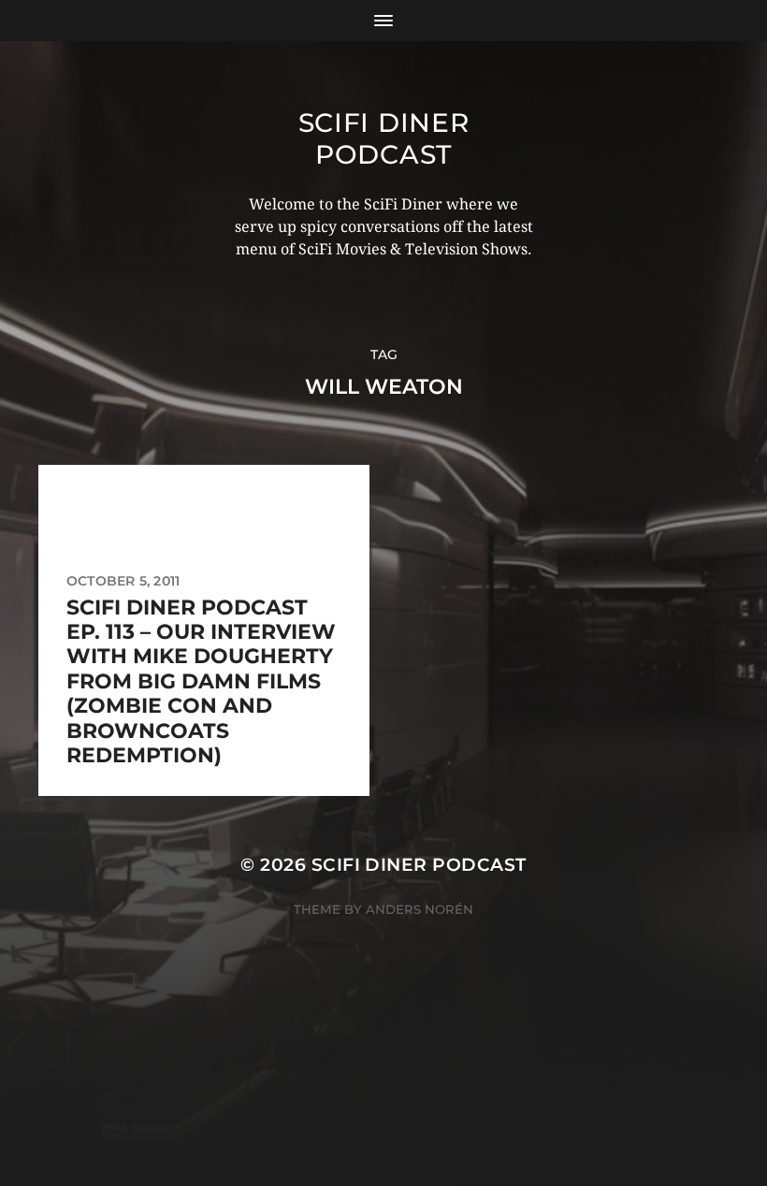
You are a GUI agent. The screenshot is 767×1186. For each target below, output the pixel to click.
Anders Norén (419, 909)
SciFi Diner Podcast (384, 138)
